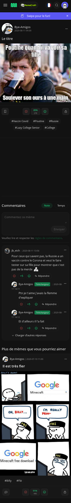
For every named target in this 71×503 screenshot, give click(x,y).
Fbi (20, 480)
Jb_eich (16, 250)
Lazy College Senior (28, 127)
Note (47, 205)
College (50, 127)
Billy (9, 480)
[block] (66, 28)
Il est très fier (14, 366)
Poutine (39, 121)
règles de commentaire (48, 238)
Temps (61, 205)
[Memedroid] (13, 5)
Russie (54, 121)
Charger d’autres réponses (30, 335)
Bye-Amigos (22, 27)
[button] (56, 5)
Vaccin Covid (20, 121)
